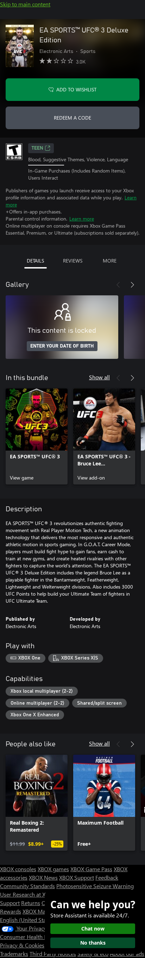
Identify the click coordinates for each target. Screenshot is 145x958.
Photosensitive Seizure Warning (95, 886)
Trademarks (14, 953)
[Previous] (118, 285)
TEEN (37, 148)
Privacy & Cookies (22, 945)
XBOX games (53, 869)
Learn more (81, 218)
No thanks (93, 942)
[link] (37, 436)
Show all (99, 377)
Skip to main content (25, 4)
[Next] (132, 285)
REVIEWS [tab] (72, 260)
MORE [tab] (109, 260)
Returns (30, 902)
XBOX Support (76, 877)
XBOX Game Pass (91, 869)
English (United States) (27, 919)
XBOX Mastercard (44, 911)
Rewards (10, 911)
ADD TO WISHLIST (76, 89)
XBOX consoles (18, 869)
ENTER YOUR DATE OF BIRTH (62, 346)
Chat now (93, 928)
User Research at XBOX (28, 894)
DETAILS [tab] (35, 260)
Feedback (106, 877)
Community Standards (27, 886)
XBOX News (43, 877)
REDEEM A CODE (72, 117)
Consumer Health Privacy (31, 936)
